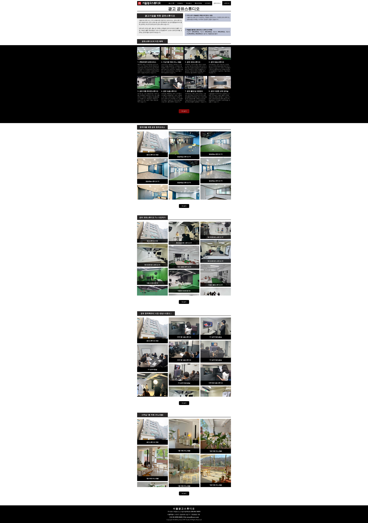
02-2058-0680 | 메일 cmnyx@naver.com (186, 517)
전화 (171, 517)
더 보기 (184, 111)
